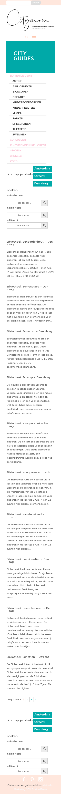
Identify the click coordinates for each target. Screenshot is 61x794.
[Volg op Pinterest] (45, 10)
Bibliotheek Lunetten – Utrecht (28, 657)
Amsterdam (42, 169)
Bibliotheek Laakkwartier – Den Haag (28, 560)
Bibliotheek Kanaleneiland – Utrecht (26, 515)
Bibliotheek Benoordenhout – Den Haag (30, 243)
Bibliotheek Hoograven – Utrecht (29, 472)
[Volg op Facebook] (40, 10)
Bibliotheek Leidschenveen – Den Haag (29, 609)
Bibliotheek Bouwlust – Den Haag (29, 331)
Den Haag (41, 183)
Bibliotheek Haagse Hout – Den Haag (28, 424)
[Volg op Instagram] (50, 10)
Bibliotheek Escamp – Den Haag (28, 377)
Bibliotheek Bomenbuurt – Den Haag (27, 288)
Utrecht (39, 176)
